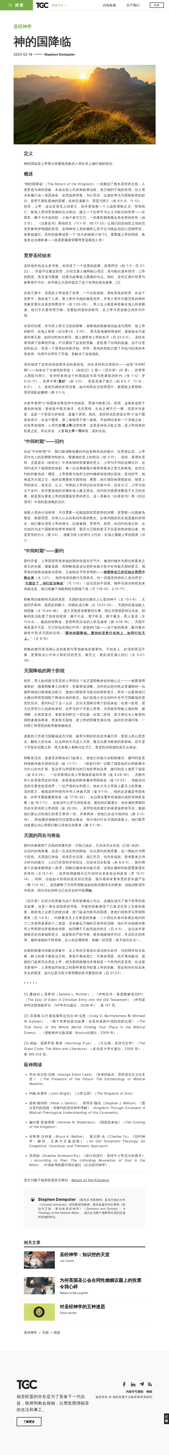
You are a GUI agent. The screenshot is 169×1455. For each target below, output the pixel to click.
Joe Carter (67, 1260)
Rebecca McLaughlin (74, 1293)
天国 (45, 1332)
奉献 (157, 5)
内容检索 (109, 5)
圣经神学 (30, 1332)
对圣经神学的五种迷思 (82, 1306)
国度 (57, 1332)
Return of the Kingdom (90, 1180)
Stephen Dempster (59, 54)
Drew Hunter (68, 1313)
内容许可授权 (135, 1391)
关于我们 (133, 5)
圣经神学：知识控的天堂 (85, 1254)
